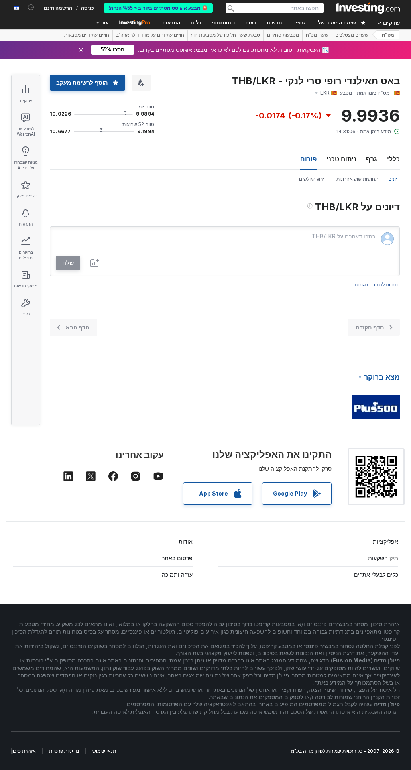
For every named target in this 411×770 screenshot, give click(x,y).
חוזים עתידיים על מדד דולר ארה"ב (150, 35)
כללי (393, 159)
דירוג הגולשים (313, 179)
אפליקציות (385, 541)
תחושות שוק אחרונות (357, 179)
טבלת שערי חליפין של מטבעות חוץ (225, 35)
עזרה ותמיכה (177, 574)
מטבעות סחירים (283, 35)
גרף (371, 159)
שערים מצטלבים (351, 35)
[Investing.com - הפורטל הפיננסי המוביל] (368, 8)
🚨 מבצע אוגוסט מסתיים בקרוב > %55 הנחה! (158, 8)
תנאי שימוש (104, 751)
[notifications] (31, 7)
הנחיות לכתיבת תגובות (377, 285)
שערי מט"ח (317, 35)
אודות (186, 541)
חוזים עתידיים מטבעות (86, 35)
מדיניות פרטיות (64, 751)
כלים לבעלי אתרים (376, 574)
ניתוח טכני (341, 159)
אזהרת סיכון (24, 751)
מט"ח (388, 35)
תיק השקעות (383, 558)
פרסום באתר (177, 558)
